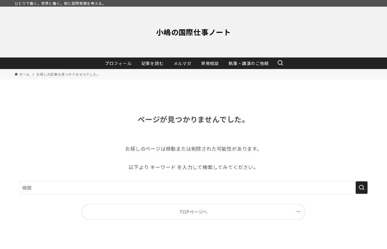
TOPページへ (194, 211)
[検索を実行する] (362, 187)
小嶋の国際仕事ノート (193, 32)
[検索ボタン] (280, 63)
